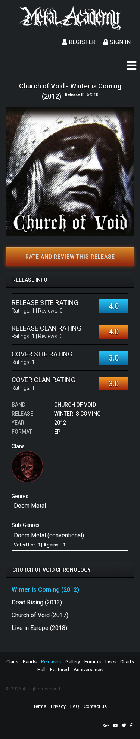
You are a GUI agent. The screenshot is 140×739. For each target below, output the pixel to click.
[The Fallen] (27, 466)
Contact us (95, 706)
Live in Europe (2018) (39, 627)
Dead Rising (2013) (37, 602)
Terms (39, 706)
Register (81, 42)
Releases (51, 661)
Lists (110, 661)
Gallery (72, 661)
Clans (12, 661)
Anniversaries (88, 669)
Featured (59, 669)
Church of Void (75, 405)
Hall (41, 669)
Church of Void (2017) (40, 615)
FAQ (74, 706)
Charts (127, 661)
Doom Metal (30, 505)
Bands (30, 661)
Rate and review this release (70, 257)
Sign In (119, 42)
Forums (92, 661)
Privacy (58, 706)
